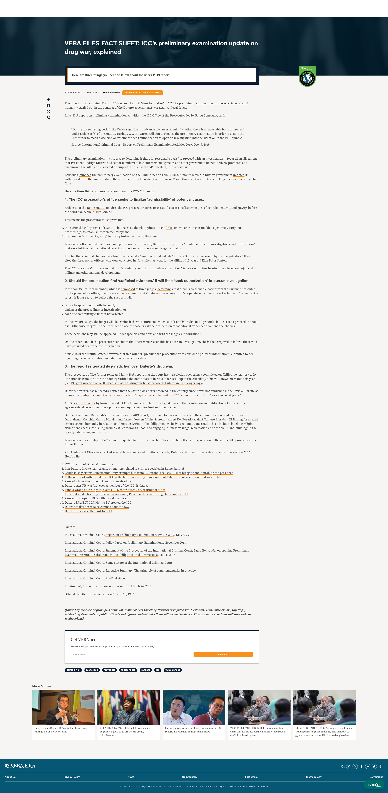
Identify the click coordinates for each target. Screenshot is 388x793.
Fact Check (251, 777)
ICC (157, 670)
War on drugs (173, 670)
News (131, 777)
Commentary (189, 777)
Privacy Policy (72, 777)
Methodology (313, 777)
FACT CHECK (92, 670)
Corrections (376, 777)
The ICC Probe (128, 670)
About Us (10, 777)
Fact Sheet (109, 670)
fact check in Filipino (148, 92)
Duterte (145, 670)
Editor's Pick (73, 670)
